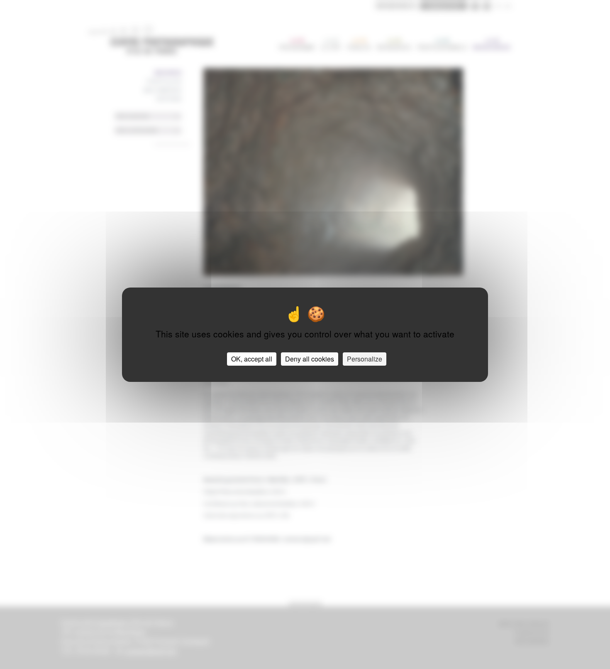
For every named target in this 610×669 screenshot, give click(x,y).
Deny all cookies (309, 359)
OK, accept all (251, 359)
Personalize (364, 359)
